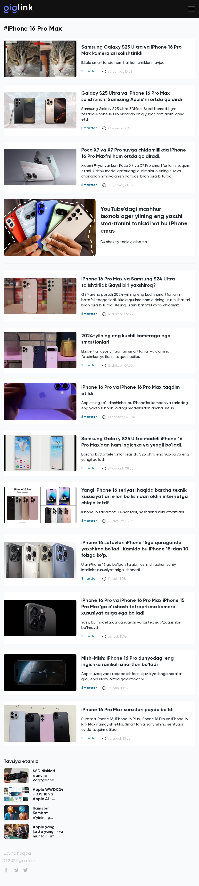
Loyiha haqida (17, 853)
